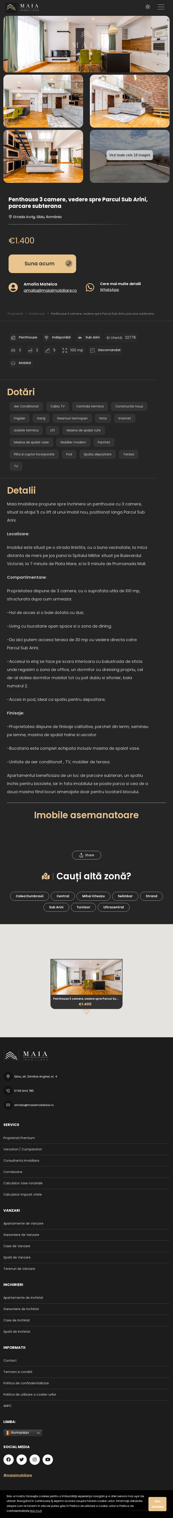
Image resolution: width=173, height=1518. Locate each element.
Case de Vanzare (16, 1246)
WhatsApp (109, 289)
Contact (10, 1360)
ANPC (7, 1406)
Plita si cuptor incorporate (34, 454)
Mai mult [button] (36, 1511)
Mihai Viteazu (93, 896)
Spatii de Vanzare (17, 1257)
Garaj (41, 418)
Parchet (104, 442)
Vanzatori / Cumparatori (22, 1149)
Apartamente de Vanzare (23, 1223)
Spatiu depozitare (98, 454)
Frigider (19, 418)
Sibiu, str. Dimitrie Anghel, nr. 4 (35, 1076)
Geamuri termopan (72, 418)
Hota (103, 418)
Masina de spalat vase (31, 442)
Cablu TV (57, 406)
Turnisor (83, 907)
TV (16, 466)
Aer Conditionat (26, 406)
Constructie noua (129, 406)
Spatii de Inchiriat (16, 1331)
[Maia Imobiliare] (20, 7)
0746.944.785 (24, 1091)
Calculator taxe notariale (23, 1183)
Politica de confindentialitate (26, 1383)
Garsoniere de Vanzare (21, 1234)
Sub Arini (93, 337)
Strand (151, 896)
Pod (69, 454)
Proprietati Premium (19, 1138)
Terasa (128, 454)
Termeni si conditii (17, 1372)
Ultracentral (113, 907)
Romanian (19, 1432)
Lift (52, 430)
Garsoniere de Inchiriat (21, 1309)
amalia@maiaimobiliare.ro (50, 290)
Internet (124, 418)
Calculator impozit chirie (22, 1194)
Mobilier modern (73, 442)
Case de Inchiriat (16, 1320)
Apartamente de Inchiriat (23, 1297)
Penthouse (28, 337)
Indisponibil (61, 337)
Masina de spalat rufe (84, 430)
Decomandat (109, 349)
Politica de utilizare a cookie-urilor (29, 1394)
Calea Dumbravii (29, 896)
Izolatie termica (26, 430)
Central (63, 896)
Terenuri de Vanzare (19, 1268)
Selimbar (125, 896)
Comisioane (12, 1172)
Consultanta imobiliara (21, 1160)
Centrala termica (90, 406)
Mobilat (25, 362)
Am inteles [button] (158, 1504)
